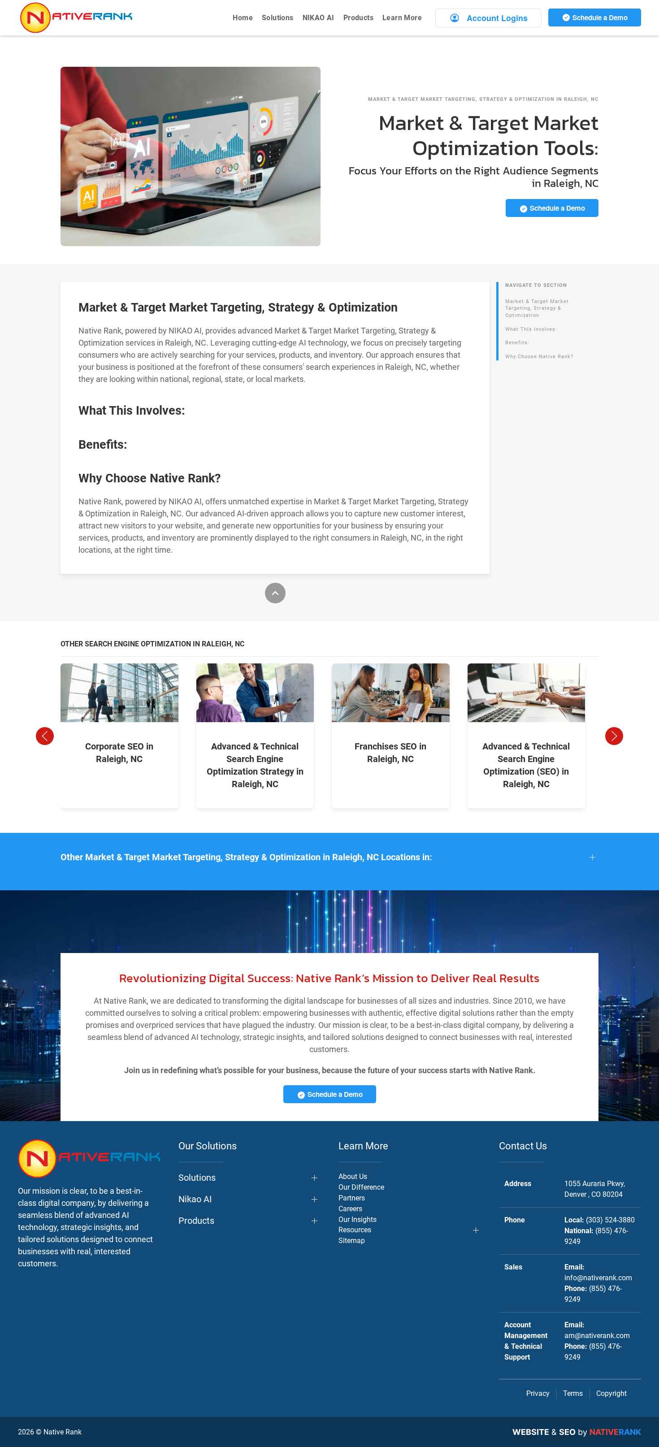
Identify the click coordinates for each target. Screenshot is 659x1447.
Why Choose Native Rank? (539, 357)
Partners (351, 1198)
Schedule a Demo (599, 17)
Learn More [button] (402, 17)
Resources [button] (354, 1230)
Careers (350, 1208)
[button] (45, 736)
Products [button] (358, 17)
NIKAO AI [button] (318, 17)
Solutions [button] (278, 17)
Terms (573, 1393)
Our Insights (357, 1219)
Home (243, 17)
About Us (352, 1176)
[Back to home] (76, 17)
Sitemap (351, 1240)
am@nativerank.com (597, 1335)
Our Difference (361, 1187)
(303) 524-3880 (610, 1220)
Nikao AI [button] (195, 1199)
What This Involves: (531, 329)
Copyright (611, 1393)
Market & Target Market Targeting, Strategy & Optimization (537, 308)
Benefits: (517, 343)
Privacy (538, 1393)
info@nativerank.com (598, 1278)
